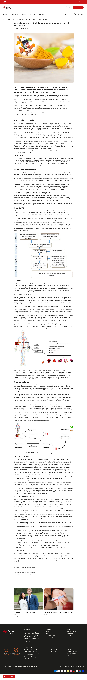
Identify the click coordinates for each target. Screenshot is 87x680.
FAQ (47, 633)
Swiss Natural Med (17, 666)
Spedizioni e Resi (50, 637)
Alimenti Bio (70, 633)
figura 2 (15, 368)
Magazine (9, 19)
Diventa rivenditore (72, 653)
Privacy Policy (63, 666)
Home (4, 19)
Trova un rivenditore (72, 651)
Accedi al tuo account (51, 649)
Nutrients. (16, 574)
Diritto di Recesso (50, 635)
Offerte (69, 635)
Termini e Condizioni (79, 666)
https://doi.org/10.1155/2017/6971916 (30, 572)
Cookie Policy (70, 666)
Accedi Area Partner (51, 651)
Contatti (48, 631)
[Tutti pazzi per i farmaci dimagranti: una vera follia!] (59, 599)
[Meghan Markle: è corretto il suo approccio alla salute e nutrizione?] (28, 599)
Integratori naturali (71, 631)
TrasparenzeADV (32, 666)
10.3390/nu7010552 (29, 574)
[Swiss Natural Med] (8, 8)
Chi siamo (69, 649)
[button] (78, 7)
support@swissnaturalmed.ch (31, 638)
